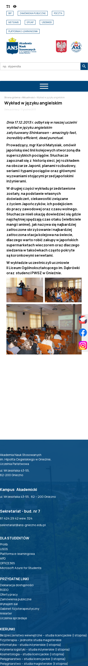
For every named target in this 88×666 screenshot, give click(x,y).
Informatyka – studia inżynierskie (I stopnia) (30, 645)
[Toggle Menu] (44, 86)
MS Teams (13, 22)
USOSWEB (46, 22)
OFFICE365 (7, 563)
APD (3, 558)
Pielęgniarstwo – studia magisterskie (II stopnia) (34, 663)
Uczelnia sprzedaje (13, 618)
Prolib (4, 544)
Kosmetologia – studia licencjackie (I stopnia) (32, 654)
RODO (4, 590)
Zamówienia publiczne (33, 13)
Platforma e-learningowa (23, 31)
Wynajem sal (9, 604)
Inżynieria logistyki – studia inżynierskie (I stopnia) (35, 649)
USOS (4, 549)
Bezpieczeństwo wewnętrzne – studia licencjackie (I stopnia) (43, 635)
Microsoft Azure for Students (20, 568)
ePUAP (30, 22)
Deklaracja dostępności (17, 585)
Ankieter (6, 613)
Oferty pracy (9, 594)
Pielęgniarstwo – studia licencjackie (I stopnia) (33, 659)
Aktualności (28, 97)
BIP (10, 13)
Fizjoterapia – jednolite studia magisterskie (31, 640)
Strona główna (12, 97)
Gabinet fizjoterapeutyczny (19, 609)
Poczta (58, 13)
